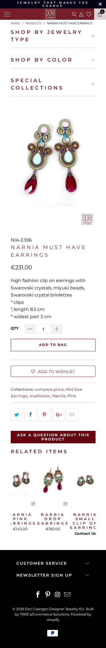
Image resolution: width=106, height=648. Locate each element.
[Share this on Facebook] (31, 414)
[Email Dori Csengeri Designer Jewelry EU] (67, 595)
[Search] (73, 14)
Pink (71, 395)
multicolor (39, 395)
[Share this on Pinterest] (44, 414)
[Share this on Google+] (58, 414)
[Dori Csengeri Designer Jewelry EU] (53, 14)
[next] (90, 498)
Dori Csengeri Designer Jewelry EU (54, 609)
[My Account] (81, 14)
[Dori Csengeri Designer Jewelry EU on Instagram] (57, 595)
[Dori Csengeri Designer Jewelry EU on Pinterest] (48, 595)
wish (89, 13)
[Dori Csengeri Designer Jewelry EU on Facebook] (38, 595)
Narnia (58, 395)
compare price (49, 389)
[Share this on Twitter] (17, 414)
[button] (53, 371)
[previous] (16, 498)
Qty (15, 328)
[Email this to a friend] (72, 414)
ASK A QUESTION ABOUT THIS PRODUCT (53, 437)
